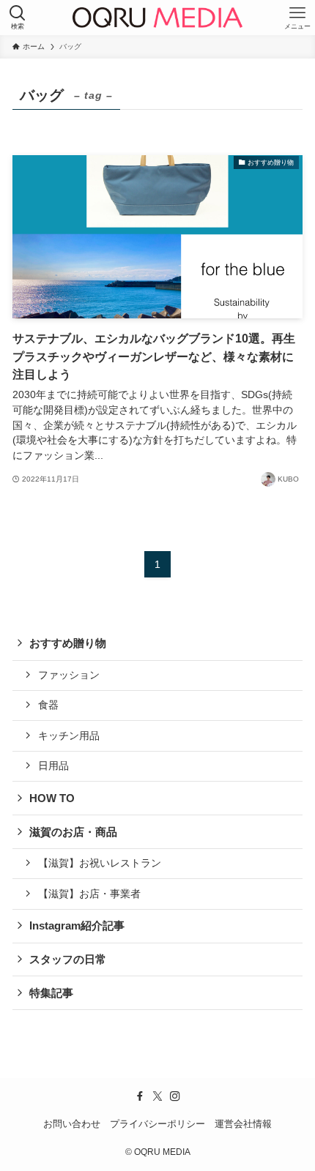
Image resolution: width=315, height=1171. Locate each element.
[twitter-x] (157, 1096)
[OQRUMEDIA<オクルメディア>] (157, 17)
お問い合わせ (71, 1123)
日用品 (53, 765)
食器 (48, 705)
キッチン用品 (69, 735)
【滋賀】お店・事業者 (89, 893)
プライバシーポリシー (157, 1123)
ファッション (69, 675)
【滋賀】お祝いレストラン (99, 863)
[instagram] (175, 1096)
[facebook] (140, 1096)
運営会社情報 (243, 1123)
